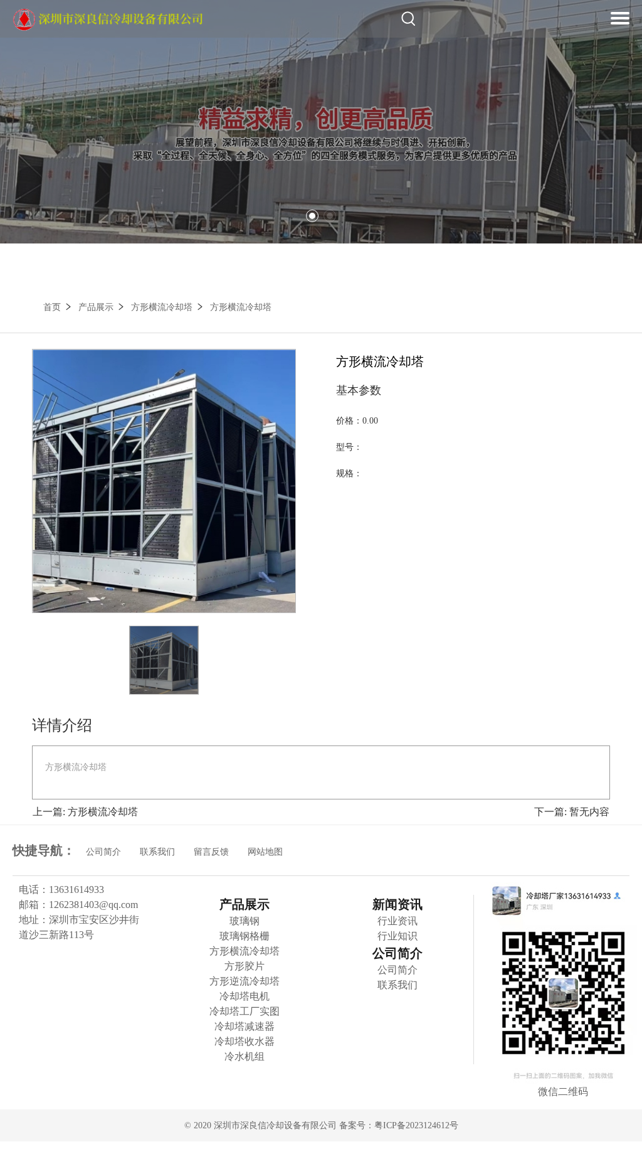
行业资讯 (397, 921)
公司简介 (103, 852)
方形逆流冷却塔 (244, 981)
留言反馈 (211, 852)
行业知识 (397, 936)
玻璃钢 (244, 921)
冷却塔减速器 (244, 1026)
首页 (52, 307)
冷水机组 (244, 1056)
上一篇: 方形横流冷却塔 (85, 811)
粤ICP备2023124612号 (416, 1125)
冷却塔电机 (244, 996)
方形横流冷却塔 (161, 307)
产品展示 (95, 307)
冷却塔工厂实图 (244, 1011)
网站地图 (265, 852)
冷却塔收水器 (244, 1041)
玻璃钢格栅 (244, 936)
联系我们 (157, 852)
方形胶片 (244, 966)
